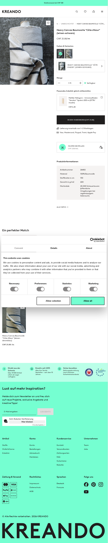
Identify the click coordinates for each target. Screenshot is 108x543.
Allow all (88, 301)
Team (86, 445)
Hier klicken (27, 422)
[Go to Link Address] (53, 3)
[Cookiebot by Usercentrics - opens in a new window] (92, 240)
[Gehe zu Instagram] (101, 484)
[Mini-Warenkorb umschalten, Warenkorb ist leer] (93, 11)
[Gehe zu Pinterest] (93, 484)
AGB (31, 491)
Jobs (86, 449)
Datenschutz (35, 487)
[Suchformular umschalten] (76, 11)
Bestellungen (35, 449)
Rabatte (60, 465)
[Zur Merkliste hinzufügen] (48, 23)
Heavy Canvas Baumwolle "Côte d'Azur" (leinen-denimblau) (13, 338)
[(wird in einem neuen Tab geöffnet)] (89, 372)
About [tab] (89, 248)
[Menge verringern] (59, 83)
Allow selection (53, 301)
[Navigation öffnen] (102, 11)
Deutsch (60, 483)
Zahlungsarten (63, 453)
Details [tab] (53, 248)
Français (60, 487)
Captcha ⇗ (38, 425)
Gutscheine (61, 461)
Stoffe (4, 445)
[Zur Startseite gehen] (11, 11)
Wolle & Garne (8, 449)
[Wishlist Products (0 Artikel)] (85, 11)
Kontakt (60, 445)
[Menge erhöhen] (80, 83)
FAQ (58, 457)
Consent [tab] (18, 248)
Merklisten (34, 457)
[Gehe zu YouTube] (86, 492)
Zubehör (6, 453)
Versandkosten (63, 449)
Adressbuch (35, 453)
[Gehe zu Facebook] (86, 484)
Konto (32, 445)
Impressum (34, 483)
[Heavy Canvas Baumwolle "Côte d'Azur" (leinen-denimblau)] (68, 53)
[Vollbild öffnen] (27, 51)
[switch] (41, 289)
